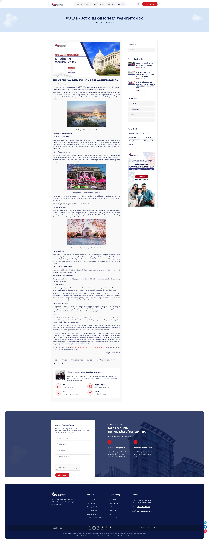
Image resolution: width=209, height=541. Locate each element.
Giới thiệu (80, 4)
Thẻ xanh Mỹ (147, 137)
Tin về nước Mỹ (134, 109)
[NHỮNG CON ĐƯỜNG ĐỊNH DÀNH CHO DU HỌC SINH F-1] (131, 64)
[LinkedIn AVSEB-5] (110, 528)
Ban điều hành (91, 503)
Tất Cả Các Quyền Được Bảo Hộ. (149, 528)
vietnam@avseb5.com (144, 511)
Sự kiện (131, 114)
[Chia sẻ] (54, 363)
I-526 (151, 141)
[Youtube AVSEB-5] (94, 528)
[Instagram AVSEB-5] (98, 528)
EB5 (56, 360)
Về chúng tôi (91, 500)
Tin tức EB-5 (110, 23)
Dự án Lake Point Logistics (95, 517)
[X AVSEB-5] (106, 528)
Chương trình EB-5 (98, 4)
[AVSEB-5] (58, 494)
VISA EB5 (89, 360)
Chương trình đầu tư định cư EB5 (81, 347)
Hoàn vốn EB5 (133, 133)
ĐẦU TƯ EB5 (99, 360)
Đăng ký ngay (62, 475)
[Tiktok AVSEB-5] (102, 528)
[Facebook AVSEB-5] (89, 528)
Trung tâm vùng (134, 141)
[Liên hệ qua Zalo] (205, 522)
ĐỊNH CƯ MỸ (111, 360)
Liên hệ (120, 4)
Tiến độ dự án (113, 517)
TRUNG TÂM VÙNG (77, 360)
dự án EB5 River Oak (100, 347)
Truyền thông (111, 4)
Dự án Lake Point (92, 514)
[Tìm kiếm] (152, 50)
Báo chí (131, 120)
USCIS (131, 144)
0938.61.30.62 (143, 506)
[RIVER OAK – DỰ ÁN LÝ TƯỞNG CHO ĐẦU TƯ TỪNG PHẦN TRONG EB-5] (131, 73)
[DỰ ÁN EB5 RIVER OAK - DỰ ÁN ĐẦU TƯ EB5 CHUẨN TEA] (141, 179)
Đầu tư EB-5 (145, 133)
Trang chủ (100, 23)
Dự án (88, 4)
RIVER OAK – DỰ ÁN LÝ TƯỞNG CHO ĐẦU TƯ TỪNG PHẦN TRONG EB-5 (145, 74)
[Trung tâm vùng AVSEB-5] (57, 4)
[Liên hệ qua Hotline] (205, 531)
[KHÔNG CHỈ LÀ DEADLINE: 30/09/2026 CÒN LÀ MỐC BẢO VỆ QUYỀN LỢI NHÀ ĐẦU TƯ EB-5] (131, 83)
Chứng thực (112, 510)
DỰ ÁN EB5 (64, 360)
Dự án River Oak (134, 137)
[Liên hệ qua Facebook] (205, 526)
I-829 (144, 141)
